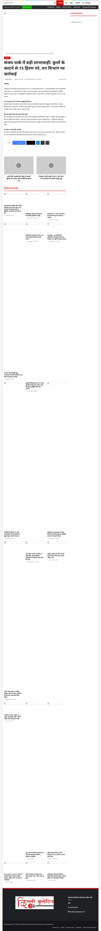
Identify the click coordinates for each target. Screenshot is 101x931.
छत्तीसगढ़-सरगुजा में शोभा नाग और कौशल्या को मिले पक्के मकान (34, 237)
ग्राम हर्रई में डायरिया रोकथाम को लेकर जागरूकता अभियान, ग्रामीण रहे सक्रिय (35, 854)
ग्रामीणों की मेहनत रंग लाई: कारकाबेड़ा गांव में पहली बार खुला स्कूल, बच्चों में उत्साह (12, 534)
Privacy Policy (67, 7)
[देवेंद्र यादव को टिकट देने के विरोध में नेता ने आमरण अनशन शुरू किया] (56, 776)
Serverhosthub (48, 924)
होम (55, 3)
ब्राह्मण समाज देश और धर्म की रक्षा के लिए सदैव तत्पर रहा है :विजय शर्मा (55, 555)
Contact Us (50, 7)
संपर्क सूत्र (87, 3)
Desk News (8, 79)
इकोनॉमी (77, 3)
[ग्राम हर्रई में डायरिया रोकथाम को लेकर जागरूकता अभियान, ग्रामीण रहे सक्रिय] (35, 776)
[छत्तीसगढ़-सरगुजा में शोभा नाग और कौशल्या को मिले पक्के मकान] (35, 228)
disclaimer (76, 7)
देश (66, 3)
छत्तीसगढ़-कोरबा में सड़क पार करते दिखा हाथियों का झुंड (34, 214)
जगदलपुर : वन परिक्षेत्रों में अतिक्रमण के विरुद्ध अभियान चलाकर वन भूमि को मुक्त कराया (56, 237)
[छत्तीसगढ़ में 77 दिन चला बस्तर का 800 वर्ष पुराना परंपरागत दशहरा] (56, 202)
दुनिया (71, 3)
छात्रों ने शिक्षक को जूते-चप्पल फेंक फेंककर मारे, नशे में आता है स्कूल (35, 876)
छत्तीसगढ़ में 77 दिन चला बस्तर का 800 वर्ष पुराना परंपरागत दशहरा (56, 215)
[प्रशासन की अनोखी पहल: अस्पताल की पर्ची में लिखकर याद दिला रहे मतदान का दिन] (13, 297)
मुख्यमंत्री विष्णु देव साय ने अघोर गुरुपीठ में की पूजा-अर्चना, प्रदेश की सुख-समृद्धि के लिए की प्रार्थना (35, 386)
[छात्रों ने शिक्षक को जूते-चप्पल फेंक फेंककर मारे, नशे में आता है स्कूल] (35, 867)
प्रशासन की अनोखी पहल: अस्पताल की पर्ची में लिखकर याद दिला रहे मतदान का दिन (13, 375)
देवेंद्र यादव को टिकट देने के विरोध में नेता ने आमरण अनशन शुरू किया (56, 854)
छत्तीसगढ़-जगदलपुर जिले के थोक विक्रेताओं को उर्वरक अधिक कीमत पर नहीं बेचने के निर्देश (56, 876)
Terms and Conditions (89, 7)
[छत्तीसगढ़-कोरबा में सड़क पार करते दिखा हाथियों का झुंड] (35, 202)
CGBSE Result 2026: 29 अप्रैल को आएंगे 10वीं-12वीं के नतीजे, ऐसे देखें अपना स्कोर (12, 717)
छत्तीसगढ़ (60, 3)
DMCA (58, 7)
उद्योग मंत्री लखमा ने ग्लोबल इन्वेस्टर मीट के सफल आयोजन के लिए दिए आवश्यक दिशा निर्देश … (12, 694)
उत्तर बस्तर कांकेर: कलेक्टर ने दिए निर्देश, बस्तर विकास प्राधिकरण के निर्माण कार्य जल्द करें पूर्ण (34, 556)
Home (7, 53)
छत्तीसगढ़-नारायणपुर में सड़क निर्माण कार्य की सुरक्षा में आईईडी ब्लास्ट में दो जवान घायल (56, 534)
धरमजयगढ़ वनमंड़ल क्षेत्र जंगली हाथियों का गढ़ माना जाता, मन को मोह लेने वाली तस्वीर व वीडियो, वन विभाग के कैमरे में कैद (13, 209)
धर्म (83, 3)
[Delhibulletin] (8, 3)
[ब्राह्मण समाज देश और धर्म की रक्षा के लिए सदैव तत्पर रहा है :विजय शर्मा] (56, 546)
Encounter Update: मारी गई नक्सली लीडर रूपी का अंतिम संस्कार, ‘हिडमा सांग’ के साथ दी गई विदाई (13, 877)
